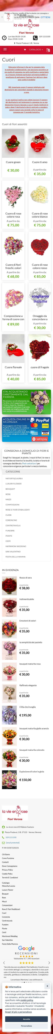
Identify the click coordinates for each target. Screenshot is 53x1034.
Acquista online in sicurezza (16, 420)
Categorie (13, 471)
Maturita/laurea (14, 478)
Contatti (5, 862)
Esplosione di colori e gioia (31, 771)
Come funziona (8, 858)
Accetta (26, 1019)
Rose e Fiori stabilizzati (18, 510)
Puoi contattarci (29, 463)
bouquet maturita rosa (29, 663)
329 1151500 (44, 36)
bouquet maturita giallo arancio (34, 728)
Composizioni (12, 505)
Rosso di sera (25, 577)
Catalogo (35, 49)
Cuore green (13, 162)
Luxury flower (13, 484)
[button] (47, 50)
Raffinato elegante (28, 685)
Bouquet (10, 489)
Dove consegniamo (9, 866)
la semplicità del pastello (30, 642)
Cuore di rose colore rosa (13, 215)
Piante (9, 536)
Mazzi (8, 499)
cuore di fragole (40, 367)
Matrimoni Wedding (16, 546)
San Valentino (13, 551)
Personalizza (26, 1026)
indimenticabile (26, 599)
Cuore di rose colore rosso (40, 266)
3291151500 (11, 837)
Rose (8, 494)
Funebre (10, 531)
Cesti (8, 541)
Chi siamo (6, 854)
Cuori (8, 515)
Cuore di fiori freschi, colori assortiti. (13, 268)
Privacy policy (7, 870)
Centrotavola (13, 525)
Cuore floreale (13, 367)
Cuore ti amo (39, 162)
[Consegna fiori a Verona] (26, 26)
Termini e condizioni (10, 877)
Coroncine (11, 520)
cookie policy (26, 1000)
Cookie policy (7, 874)
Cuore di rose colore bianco (40, 215)
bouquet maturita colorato (31, 750)
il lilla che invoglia (27, 707)
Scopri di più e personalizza (18, 1012)
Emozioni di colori (27, 620)
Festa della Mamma (15, 557)
